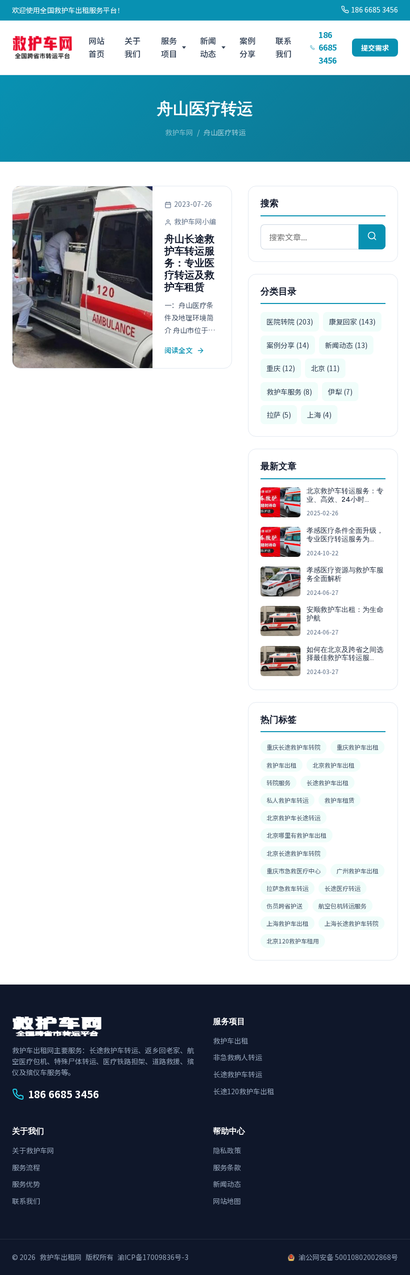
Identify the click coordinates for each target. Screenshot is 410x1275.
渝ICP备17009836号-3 (153, 1257)
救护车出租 (281, 765)
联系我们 (284, 47)
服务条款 (227, 1167)
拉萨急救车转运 (287, 888)
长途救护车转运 (237, 1074)
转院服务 (278, 782)
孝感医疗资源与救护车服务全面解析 (345, 574)
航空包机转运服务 (342, 905)
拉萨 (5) (278, 415)
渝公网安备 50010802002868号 (348, 1257)
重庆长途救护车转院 (293, 747)
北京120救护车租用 (292, 940)
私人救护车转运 (287, 800)
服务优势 (26, 1184)
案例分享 (248, 47)
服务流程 (26, 1167)
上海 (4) (319, 415)
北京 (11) (325, 368)
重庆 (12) (280, 368)
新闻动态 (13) (346, 345)
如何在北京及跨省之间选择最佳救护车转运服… (345, 654)
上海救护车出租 (287, 923)
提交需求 (375, 48)
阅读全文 (178, 350)
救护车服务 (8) (289, 392)
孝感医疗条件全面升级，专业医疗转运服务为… (345, 534)
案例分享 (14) (287, 345)
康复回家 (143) (352, 321)
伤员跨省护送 (284, 905)
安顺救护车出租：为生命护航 (345, 613)
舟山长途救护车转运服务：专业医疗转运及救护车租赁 (189, 263)
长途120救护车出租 (243, 1091)
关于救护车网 (33, 1150)
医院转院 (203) (289, 321)
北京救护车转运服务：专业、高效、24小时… (345, 495)
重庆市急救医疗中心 (293, 870)
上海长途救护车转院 (351, 923)
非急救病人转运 (237, 1057)
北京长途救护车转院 (293, 853)
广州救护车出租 (357, 870)
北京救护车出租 (333, 765)
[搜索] (372, 236)
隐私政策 (227, 1150)
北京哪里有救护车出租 (296, 835)
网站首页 (96, 47)
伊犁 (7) (340, 392)
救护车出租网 (61, 1257)
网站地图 (227, 1201)
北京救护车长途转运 (293, 817)
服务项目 (169, 47)
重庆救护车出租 (357, 747)
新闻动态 (208, 47)
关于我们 (132, 47)
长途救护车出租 (327, 782)
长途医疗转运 (342, 888)
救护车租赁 (339, 800)
